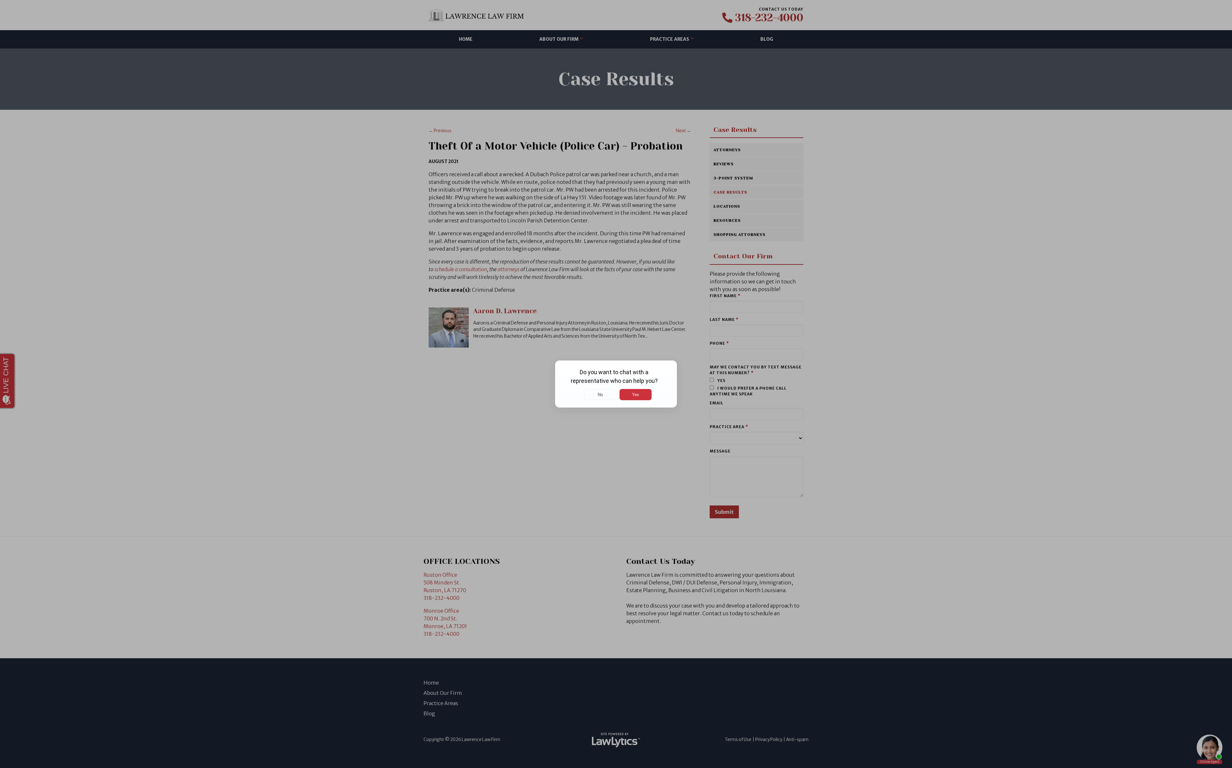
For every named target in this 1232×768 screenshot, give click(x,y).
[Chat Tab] (616, 384)
